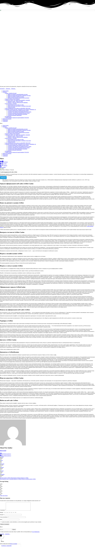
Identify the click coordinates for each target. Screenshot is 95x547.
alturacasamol (3, 450)
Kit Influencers (8, 116)
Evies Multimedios (35, 531)
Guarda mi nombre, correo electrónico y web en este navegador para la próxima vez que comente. (21, 521)
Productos (5, 92)
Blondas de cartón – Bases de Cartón (15, 101)
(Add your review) (4, 495)
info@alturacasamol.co (6, 453)
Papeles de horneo (11, 107)
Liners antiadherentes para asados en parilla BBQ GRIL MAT (17, 108)
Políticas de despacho (7, 118)
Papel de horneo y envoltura (11, 103)
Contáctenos (5, 121)
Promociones (5, 120)
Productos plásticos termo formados (12, 99)
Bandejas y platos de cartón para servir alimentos (18, 102)
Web (1, 519)
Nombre (2, 514)
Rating (1, 512)
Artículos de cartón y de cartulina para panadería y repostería (17, 100)
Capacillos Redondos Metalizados (15, 115)
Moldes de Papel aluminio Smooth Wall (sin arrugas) (18, 97)
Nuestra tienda (5, 90)
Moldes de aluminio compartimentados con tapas (18, 94)
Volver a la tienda (13, 543)
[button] (47, 123)
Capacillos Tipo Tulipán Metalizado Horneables (17, 114)
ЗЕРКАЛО (3, 177)
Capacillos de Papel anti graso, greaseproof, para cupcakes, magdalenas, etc (20, 109)
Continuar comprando (6, 545)
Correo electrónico (4, 517)
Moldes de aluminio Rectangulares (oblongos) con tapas (19, 95)
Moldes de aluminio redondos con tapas (16, 96)
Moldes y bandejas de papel (10, 93)
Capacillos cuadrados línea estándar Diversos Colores (19, 113)
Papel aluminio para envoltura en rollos (16, 104)
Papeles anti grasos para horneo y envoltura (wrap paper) (19, 106)
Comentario (3, 510)
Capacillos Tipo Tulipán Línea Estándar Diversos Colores (19, 111)
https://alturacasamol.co (6, 455)
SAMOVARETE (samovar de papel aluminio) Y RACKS (17, 117)
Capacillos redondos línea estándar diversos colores (18, 110)
